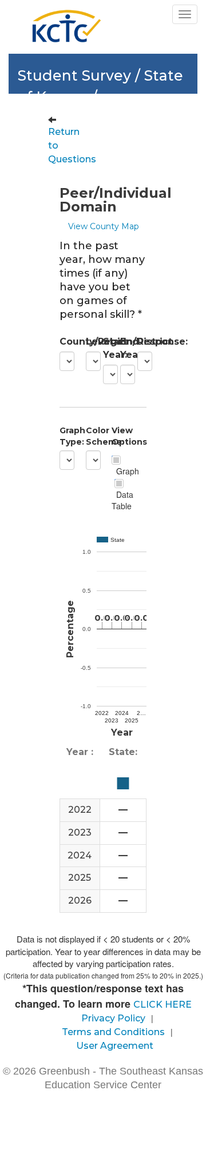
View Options (116, 436)
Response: (141, 341)
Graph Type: (64, 436)
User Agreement (114, 1045)
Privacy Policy (113, 1018)
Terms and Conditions (113, 1032)
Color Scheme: (90, 436)
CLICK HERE (162, 1004)
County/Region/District (64, 341)
